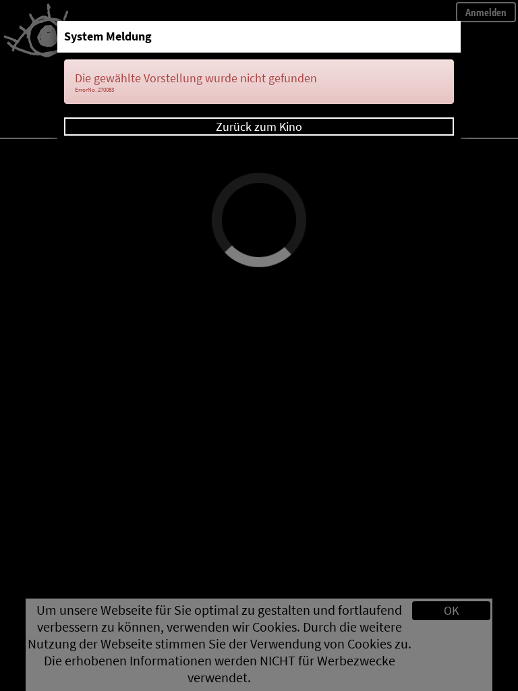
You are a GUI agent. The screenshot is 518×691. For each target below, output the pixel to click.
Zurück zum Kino (259, 126)
